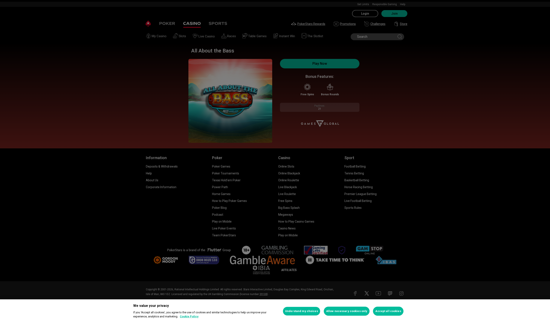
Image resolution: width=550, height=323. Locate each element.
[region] (275, 311)
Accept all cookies (388, 311)
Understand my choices (301, 311)
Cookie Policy (189, 316)
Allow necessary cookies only (346, 311)
